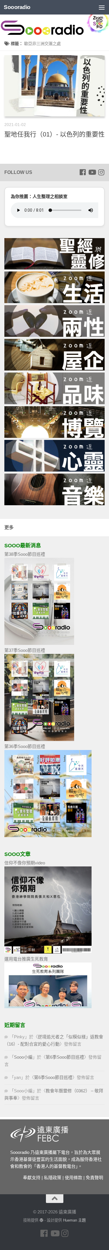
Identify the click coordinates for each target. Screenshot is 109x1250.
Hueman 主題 (74, 1220)
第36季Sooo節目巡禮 (24, 746)
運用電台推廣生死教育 (26, 958)
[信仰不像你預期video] (48, 951)
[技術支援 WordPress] (41, 1220)
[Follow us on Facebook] (82, 172)
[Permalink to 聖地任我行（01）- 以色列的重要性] (54, 85)
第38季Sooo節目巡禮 (24, 554)
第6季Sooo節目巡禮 (65, 1057)
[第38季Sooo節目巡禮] (39, 643)
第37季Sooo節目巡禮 (24, 650)
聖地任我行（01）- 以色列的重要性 (54, 134)
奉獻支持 (31, 1177)
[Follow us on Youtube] (91, 172)
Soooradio (17, 7)
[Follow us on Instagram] (101, 172)
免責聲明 (94, 1177)
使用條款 (73, 1177)
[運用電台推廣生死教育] (48, 1006)
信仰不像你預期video (24, 862)
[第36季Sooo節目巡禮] (48, 835)
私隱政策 (52, 1177)
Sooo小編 (23, 1057)
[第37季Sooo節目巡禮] (39, 739)
